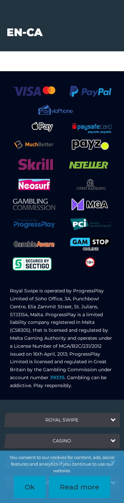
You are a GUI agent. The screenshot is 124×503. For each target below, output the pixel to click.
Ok (30, 487)
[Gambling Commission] (34, 204)
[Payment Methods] (34, 91)
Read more (79, 487)
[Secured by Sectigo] (32, 264)
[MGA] (90, 204)
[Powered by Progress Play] (34, 224)
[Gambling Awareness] (34, 244)
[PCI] (90, 224)
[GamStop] (90, 244)
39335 (57, 377)
